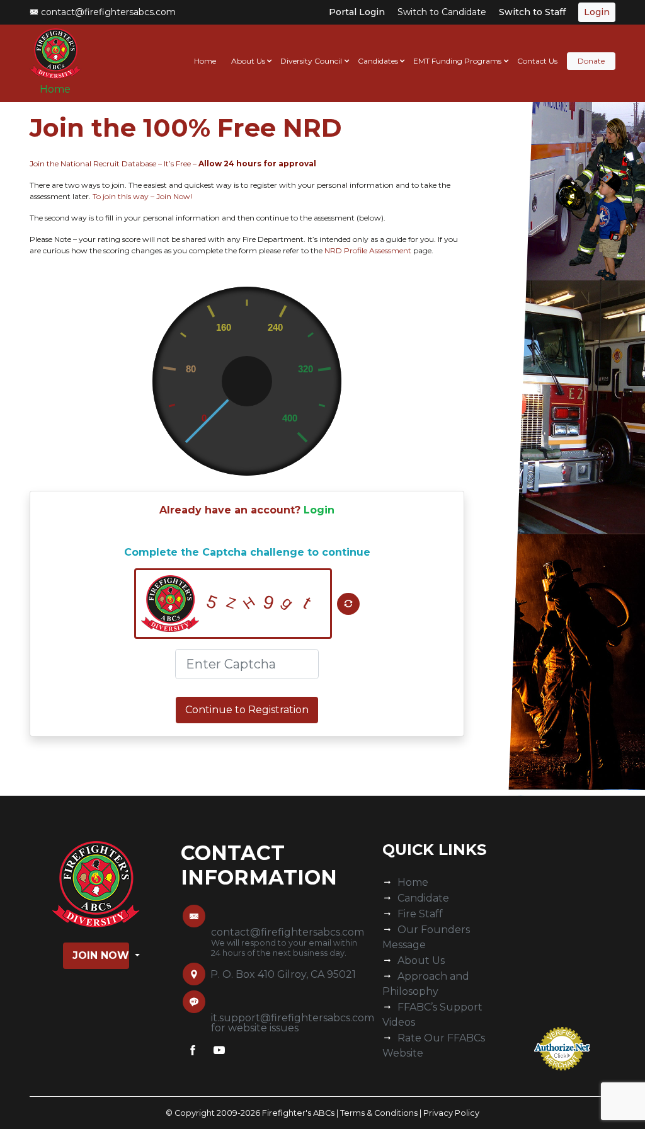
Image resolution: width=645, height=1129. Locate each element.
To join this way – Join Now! (141, 196)
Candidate (423, 898)
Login (319, 510)
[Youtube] (219, 1052)
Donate (591, 61)
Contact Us (537, 61)
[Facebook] (192, 1052)
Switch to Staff (532, 12)
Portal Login (357, 12)
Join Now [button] (100, 955)
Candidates (378, 61)
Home (55, 89)
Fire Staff (420, 914)
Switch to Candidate (441, 12)
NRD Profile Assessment (367, 250)
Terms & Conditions (379, 1113)
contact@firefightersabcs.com (107, 12)
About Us (248, 61)
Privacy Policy (451, 1113)
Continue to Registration (247, 710)
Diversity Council (311, 61)
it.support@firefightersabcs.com (292, 1018)
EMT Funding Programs (457, 61)
